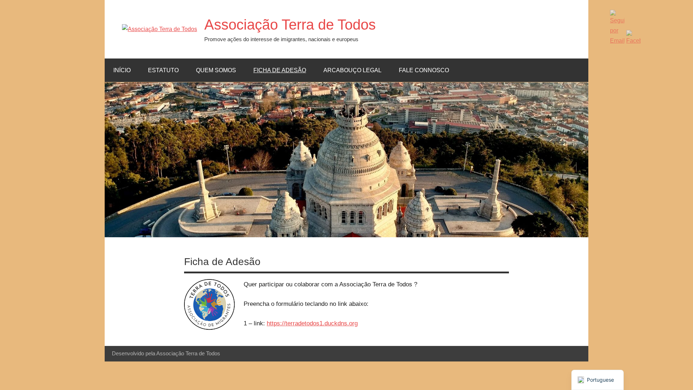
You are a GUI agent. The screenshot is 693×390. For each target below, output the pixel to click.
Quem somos (216, 70)
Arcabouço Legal (352, 70)
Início (122, 70)
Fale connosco (424, 70)
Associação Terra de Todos (290, 24)
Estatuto (163, 70)
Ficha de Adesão (279, 70)
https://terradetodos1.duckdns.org (312, 323)
